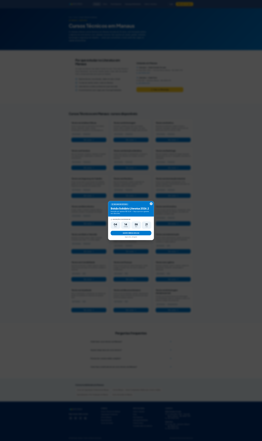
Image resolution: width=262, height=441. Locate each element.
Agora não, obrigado (131, 237)
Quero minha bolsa (131, 233)
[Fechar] (151, 203)
